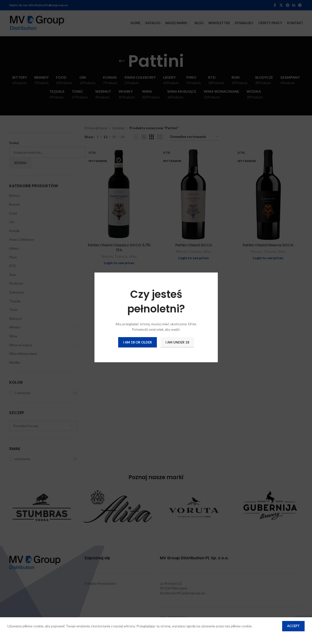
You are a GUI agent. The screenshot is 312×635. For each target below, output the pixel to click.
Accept (293, 626)
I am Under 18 (177, 342)
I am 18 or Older (137, 342)
